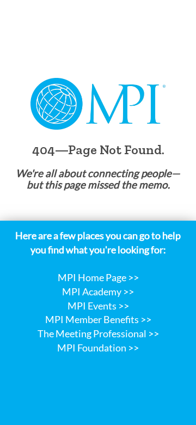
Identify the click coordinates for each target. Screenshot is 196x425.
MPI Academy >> (98, 292)
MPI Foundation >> (98, 348)
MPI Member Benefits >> (98, 319)
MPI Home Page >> (98, 277)
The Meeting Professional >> (98, 333)
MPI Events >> (98, 306)
